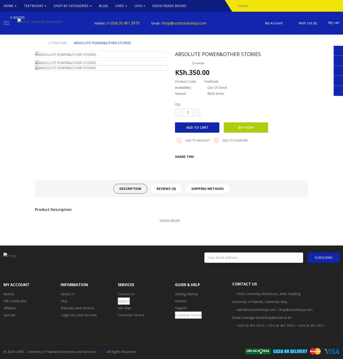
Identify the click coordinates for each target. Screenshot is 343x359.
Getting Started (186, 294)
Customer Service (131, 315)
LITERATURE (57, 43)
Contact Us (126, 294)
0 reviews (198, 63)
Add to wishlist (197, 140)
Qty (177, 104)
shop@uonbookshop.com (183, 23)
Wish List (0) (308, 23)
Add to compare (235, 140)
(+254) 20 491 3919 (123, 23)
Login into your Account (79, 315)
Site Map (124, 308)
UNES (101, 351)
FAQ (64, 301)
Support (124, 301)
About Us (68, 294)
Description (130, 188)
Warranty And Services (77, 308)
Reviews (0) (166, 188)
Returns (181, 301)
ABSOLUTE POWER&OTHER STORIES (102, 43)
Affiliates (10, 308)
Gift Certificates (15, 301)
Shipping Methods (207, 188)
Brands (9, 294)
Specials (10, 315)
